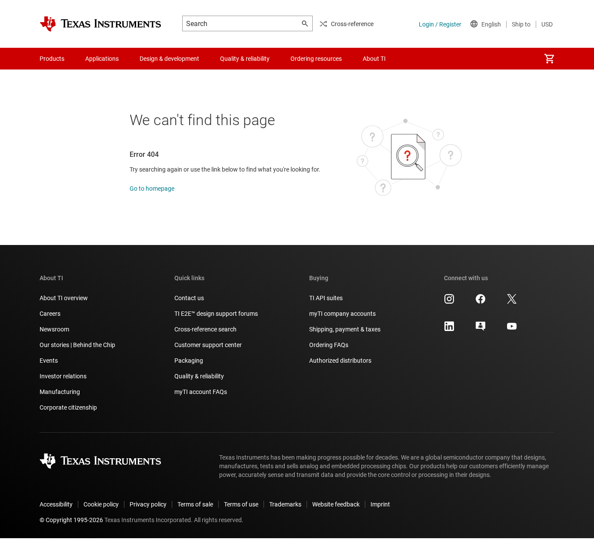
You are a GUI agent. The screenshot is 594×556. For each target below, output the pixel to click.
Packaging (188, 360)
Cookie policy (101, 504)
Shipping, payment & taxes (344, 329)
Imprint (380, 504)
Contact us (189, 298)
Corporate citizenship (68, 407)
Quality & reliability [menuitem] (245, 58)
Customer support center (208, 344)
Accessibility (56, 504)
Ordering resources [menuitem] (316, 58)
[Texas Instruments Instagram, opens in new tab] (449, 301)
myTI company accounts (342, 313)
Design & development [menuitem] (169, 58)
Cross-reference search (205, 329)
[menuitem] (549, 59)
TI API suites (326, 298)
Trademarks (285, 504)
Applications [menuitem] (102, 58)
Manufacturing (60, 391)
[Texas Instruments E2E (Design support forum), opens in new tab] (480, 329)
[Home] (100, 24)
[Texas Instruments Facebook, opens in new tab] (480, 301)
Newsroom (54, 329)
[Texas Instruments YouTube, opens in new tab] (512, 329)
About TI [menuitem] (374, 58)
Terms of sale (195, 504)
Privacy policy (148, 504)
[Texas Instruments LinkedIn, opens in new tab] (449, 329)
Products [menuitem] (52, 58)
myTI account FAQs (200, 391)
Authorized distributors (340, 360)
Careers (50, 313)
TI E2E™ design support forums (216, 313)
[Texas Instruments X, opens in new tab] (512, 301)
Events (49, 360)
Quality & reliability (199, 376)
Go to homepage (152, 188)
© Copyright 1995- (71, 519)
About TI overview (64, 298)
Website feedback (336, 504)
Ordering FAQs (328, 344)
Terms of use (241, 504)
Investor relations (63, 376)
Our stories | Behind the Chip (77, 344)
